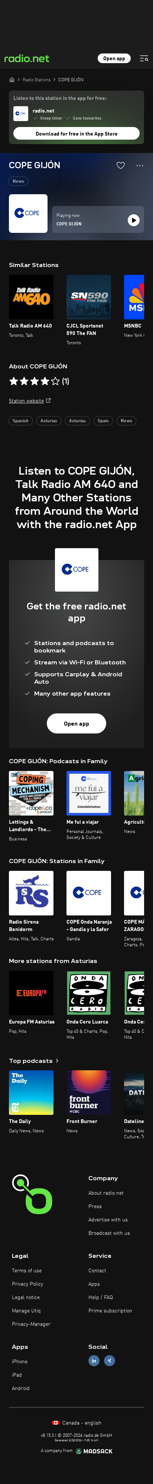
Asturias (48, 421)
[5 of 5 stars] (55, 381)
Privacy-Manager (31, 1324)
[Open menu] (144, 58)
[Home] (12, 79)
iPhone (19, 1361)
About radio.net (106, 1193)
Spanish (21, 421)
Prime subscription (110, 1311)
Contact (97, 1270)
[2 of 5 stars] (24, 381)
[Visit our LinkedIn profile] (94, 1360)
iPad (17, 1375)
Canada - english (81, 1423)
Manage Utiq (26, 1311)
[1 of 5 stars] (14, 381)
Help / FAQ (100, 1297)
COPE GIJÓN (69, 224)
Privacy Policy (27, 1284)
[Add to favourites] (121, 165)
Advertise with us (108, 1220)
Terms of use (27, 1270)
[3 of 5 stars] (34, 381)
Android (21, 1388)
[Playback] (134, 220)
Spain (103, 421)
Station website (26, 401)
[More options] (140, 165)
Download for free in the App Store (77, 134)
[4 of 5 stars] (45, 381)
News (18, 181)
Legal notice (26, 1297)
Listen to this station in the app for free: (60, 98)
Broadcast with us (109, 1233)
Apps (94, 1284)
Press (95, 1206)
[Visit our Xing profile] (110, 1360)
